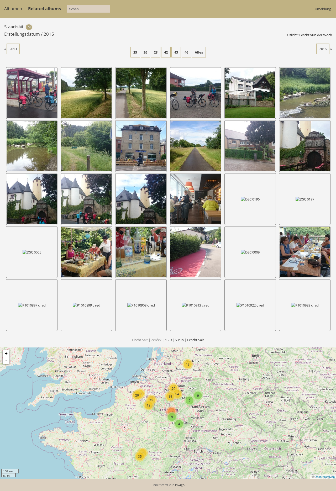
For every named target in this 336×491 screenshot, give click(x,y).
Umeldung (323, 9)
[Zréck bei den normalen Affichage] (320, 26)
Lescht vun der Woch (315, 35)
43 (176, 52)
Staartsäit (13, 27)
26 (145, 52)
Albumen (13, 9)
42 (166, 52)
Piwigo (180, 485)
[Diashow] (312, 26)
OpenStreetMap (324, 476)
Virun (179, 339)
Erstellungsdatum (22, 34)
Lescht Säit (195, 339)
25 (135, 52)
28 (156, 52)
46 (186, 52)
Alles (199, 52)
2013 (13, 48)
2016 (323, 48)
